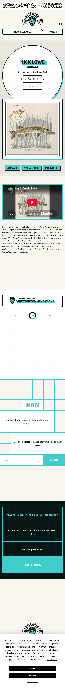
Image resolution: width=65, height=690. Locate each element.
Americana (37, 72)
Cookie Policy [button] (43, 656)
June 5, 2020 (38, 79)
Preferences (32, 683)
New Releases (22, 31)
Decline (32, 676)
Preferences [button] (52, 660)
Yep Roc (35, 86)
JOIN (54, 459)
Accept (32, 669)
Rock (45, 72)
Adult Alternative (24, 72)
